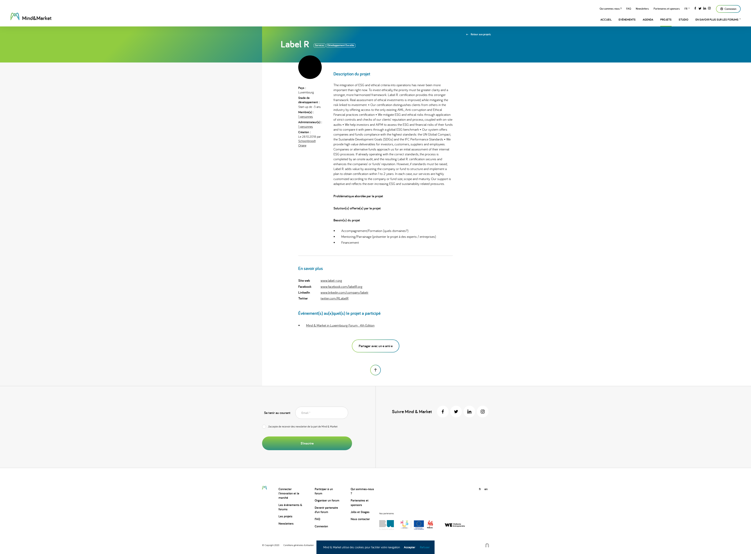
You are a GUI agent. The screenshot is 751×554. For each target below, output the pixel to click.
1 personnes (305, 117)
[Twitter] (700, 7)
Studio (683, 19)
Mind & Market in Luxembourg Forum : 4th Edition (340, 325)
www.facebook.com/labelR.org (341, 286)
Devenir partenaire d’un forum (326, 510)
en (486, 489)
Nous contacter (360, 519)
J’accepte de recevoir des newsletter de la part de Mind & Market (303, 426)
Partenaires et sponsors (667, 8)
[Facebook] (695, 7)
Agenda (648, 19)
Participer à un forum (324, 491)
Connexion (321, 526)
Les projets (285, 516)
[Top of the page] (375, 370)
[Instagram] (709, 7)
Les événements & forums (290, 507)
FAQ (628, 8)
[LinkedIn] (705, 7)
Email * (305, 413)
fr (686, 8)
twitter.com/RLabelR (335, 298)
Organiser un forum (327, 500)
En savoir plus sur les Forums (716, 19)
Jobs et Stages (360, 512)
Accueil (606, 19)
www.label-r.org (331, 280)
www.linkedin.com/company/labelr (344, 292)
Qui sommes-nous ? (611, 8)
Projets (666, 19)
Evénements (627, 19)
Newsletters (642, 8)
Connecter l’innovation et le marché (288, 493)
